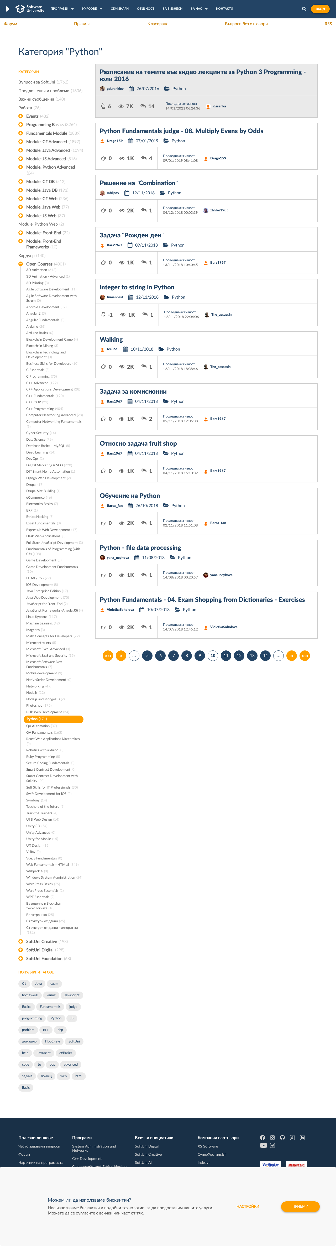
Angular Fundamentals (45, 320)
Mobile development (44, 673)
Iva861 (112, 349)
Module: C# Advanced (53, 142)
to (39, 1064)
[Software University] (29, 9)
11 (226, 656)
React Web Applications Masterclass (53, 741)
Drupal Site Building (43, 491)
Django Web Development (48, 478)
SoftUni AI (143, 1163)
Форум (10, 24)
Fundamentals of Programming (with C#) (53, 552)
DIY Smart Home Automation (50, 471)
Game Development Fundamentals (52, 569)
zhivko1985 (219, 210)
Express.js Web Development (51, 530)
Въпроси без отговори (246, 24)
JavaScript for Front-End (46, 604)
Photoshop (38, 705)
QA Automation (41, 726)
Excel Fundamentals (43, 523)
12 (239, 656)
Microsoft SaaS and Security (50, 656)
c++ (46, 1030)
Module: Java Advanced (54, 150)
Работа (29, 108)
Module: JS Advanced (51, 159)
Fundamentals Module (53, 133)
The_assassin (221, 314)
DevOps (35, 459)
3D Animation (41, 270)
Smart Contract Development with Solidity (52, 778)
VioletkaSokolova (120, 610)
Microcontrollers (41, 643)
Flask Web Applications (45, 536)
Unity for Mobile (42, 839)
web (63, 1076)
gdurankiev (115, 89)
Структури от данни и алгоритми (52, 930)
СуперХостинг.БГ (212, 1154)
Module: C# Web (47, 199)
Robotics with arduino (44, 750)
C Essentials (37, 370)
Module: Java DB (47, 190)
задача (27, 1076)
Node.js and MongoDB (45, 699)
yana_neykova (118, 558)
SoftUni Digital (45, 950)
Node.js (35, 693)
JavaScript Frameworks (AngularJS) (54, 610)
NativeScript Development (48, 680)
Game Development (43, 560)
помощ (46, 1076)
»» (304, 655)
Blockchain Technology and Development (46, 355)
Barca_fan (115, 506)
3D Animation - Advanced (48, 276)
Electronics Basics (42, 504)
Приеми (300, 1206)
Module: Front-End (48, 233)
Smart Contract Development (50, 769)
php (60, 1030)
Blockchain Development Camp (52, 339)
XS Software (208, 1146)
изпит (51, 995)
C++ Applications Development (53, 389)
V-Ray (33, 852)
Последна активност (181, 104)
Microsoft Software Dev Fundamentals (44, 664)
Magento (35, 630)
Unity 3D (36, 826)
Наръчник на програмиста (40, 1163)
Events (37, 116)
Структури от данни (45, 921)
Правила (82, 24)
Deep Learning (40, 452)
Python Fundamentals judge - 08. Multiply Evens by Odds (181, 131)
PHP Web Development (47, 712)
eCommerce (39, 497)
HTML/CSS (38, 578)
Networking (38, 686)
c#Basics (65, 1053)
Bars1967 (114, 245)
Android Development (46, 307)
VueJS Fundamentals (44, 858)
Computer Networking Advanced (54, 415)
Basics (26, 1007)
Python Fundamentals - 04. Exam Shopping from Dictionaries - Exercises (202, 600)
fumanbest (115, 297)
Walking (111, 340)
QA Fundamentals (44, 732)
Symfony (36, 800)
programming (32, 1018)
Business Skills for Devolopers (52, 364)
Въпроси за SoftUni (43, 82)
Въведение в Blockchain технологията (44, 906)
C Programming (41, 376)
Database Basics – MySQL (48, 446)
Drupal (34, 485)
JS (72, 1018)
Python (37, 719)
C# (24, 984)
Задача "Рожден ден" (132, 235)
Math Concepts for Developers (53, 636)
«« (108, 655)
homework (30, 995)
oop (52, 1064)
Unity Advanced (40, 833)
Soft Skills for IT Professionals (52, 787)
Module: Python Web (41, 224)
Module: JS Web (45, 216)
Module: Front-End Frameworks (43, 244)
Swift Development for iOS (48, 794)
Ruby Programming (43, 757)
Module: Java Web (47, 207)
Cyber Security (41, 433)
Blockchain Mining (42, 346)
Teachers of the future (45, 807)
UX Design (37, 845)
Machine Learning (43, 623)
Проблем (52, 1041)
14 (265, 656)
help (25, 1053)
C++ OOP (37, 402)
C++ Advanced (41, 383)
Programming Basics (51, 125)
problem (28, 1030)
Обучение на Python (130, 496)
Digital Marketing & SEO (49, 465)
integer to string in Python (137, 287)
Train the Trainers (41, 813)
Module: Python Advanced (50, 170)
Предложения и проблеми (50, 91)
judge (73, 1007)
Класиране (158, 24)
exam (54, 984)
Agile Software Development (51, 289)
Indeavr (204, 1163)
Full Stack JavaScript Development (54, 543)
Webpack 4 (37, 871)
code (25, 1064)
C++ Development (87, 1159)
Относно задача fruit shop (138, 444)
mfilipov (113, 193)
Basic (26, 1087)
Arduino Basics (39, 333)
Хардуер (31, 256)
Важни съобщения (41, 99)
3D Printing (37, 283)
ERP (32, 510)
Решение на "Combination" (139, 183)
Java (38, 984)
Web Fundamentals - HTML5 (52, 865)
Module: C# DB (45, 182)
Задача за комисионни (133, 392)
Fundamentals (50, 1007)
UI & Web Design (42, 819)
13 (252, 656)
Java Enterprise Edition (47, 591)
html (78, 1076)
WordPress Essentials (45, 891)
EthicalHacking (39, 517)
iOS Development (42, 585)
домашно (29, 1041)
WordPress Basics (43, 884)
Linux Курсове (41, 617)
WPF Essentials (40, 897)
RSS (328, 24)
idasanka (219, 106)
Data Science (39, 439)
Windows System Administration (54, 877)
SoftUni (74, 1041)
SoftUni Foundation (48, 959)
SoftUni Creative (47, 942)
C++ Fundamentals (45, 396)
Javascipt (44, 1053)
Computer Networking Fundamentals (54, 424)
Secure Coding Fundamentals (50, 763)
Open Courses (46, 264)
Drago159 (115, 141)
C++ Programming (44, 409)
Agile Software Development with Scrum (51, 298)
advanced (71, 1064)
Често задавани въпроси (39, 1146)
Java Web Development (47, 597)
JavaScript (72, 995)
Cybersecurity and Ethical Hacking (99, 1167)
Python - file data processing (140, 548)
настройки (248, 1206)
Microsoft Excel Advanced (48, 649)
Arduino (35, 327)
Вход (320, 9)
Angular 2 (36, 313)
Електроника (40, 915)
